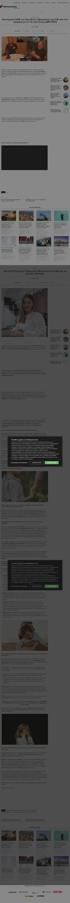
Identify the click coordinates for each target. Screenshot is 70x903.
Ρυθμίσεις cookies (18, 459)
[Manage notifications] (3, 900)
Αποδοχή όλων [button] (51, 462)
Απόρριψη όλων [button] (36, 462)
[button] (19, 462)
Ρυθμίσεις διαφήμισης (19, 457)
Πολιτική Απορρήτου (28, 459)
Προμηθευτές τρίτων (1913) (45, 448)
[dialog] (35, 451)
